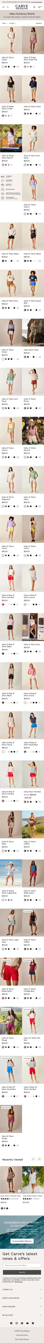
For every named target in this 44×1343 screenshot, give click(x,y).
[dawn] (25, 506)
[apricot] (25, 457)
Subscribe (22, 1272)
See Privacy (18, 1282)
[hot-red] (3, 604)
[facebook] (11, 1323)
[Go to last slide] (33, 1159)
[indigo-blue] (33, 66)
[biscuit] (28, 66)
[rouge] (3, 1047)
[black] (8, 66)
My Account (7, 1315)
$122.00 (26, 1202)
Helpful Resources (10, 1298)
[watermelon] (25, 900)
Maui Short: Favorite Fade (11, 1196)
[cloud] (3, 66)
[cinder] (30, 66)
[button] (14, 23)
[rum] (3, 308)
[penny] (25, 408)
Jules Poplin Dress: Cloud (32, 1196)
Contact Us (7, 1289)
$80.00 (4, 1202)
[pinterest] (22, 1323)
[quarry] (25, 213)
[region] (22, 1188)
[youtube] (27, 1323)
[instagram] (17, 1323)
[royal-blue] (25, 310)
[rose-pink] (25, 66)
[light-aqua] (3, 949)
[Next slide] (39, 1159)
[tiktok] (33, 1323)
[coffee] (25, 850)
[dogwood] (3, 506)
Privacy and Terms (22, 1335)
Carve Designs (8, 1307)
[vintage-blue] (25, 998)
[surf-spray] (25, 164)
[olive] (6, 66)
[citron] (3, 555)
